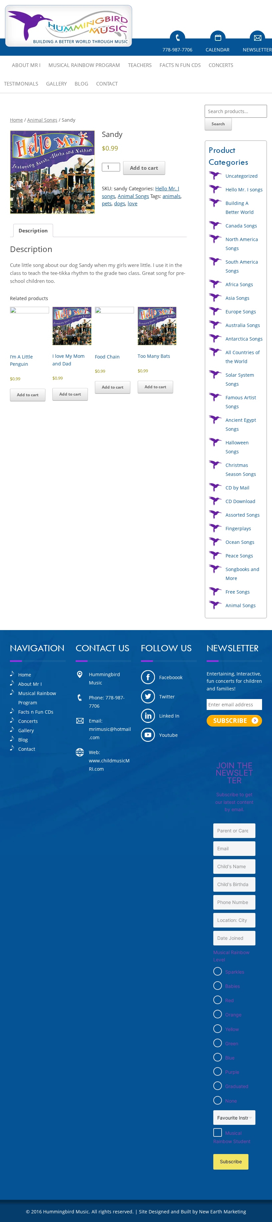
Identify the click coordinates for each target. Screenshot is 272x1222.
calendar (218, 49)
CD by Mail (237, 487)
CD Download (240, 501)
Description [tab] (33, 230)
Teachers (140, 65)
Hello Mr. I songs (244, 189)
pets (106, 203)
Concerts (221, 65)
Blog (81, 83)
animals (171, 196)
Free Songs (238, 592)
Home (16, 120)
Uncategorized (242, 176)
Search (218, 124)
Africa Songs (239, 284)
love (132, 203)
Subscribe (231, 1161)
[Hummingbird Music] (68, 26)
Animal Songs (42, 120)
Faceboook (170, 677)
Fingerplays (238, 528)
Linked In (169, 716)
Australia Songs (243, 325)
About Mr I (26, 65)
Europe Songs (241, 311)
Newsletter (257, 49)
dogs (119, 203)
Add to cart (144, 167)
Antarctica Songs (244, 339)
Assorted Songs (243, 515)
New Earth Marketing (222, 1211)
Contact (107, 83)
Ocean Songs (240, 542)
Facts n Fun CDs (180, 65)
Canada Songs (241, 226)
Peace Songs (239, 555)
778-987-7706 (177, 49)
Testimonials (21, 83)
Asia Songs (237, 298)
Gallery (56, 83)
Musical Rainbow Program (84, 65)
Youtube (168, 735)
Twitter (167, 696)
